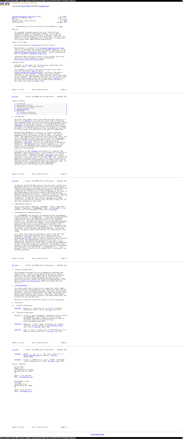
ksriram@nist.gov (26, 391)
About (48, 1)
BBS (44, 1)
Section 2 (33, 53)
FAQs (13, 1)
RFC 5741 (43, 53)
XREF (17, 1)
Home (2, 1)
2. (15, 105)
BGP (61, 26)
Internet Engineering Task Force (24, 16)
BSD (30, 78)
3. (15, 106)
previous (42, 6)
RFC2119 (53, 209)
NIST (65, 21)
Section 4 (57, 78)
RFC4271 (27, 121)
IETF (49, 49)
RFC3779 (27, 142)
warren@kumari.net (26, 377)
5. (15, 109)
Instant (34, 1)
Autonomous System (55, 325)
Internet (35, 45)
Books (39, 1)
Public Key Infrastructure (30, 281)
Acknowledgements (23, 109)
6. (15, 111)
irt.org (23, 6)
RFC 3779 (50, 331)
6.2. (18, 113)
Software (28, 1)
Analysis (33, 154)
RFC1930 (49, 155)
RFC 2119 (49, 309)
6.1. (18, 112)
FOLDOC (54, 1)
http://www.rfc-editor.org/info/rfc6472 (28, 59)
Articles (7, 1)
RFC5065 (18, 125)
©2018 (93, 434)
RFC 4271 (54, 355)
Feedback (65, 1)
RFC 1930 (37, 327)
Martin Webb (100, 434)
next (47, 6)
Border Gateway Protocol (32, 355)
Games (22, 1)
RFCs (60, 1)
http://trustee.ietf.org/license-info (29, 72)
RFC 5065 (51, 361)
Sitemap (73, 1)
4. (15, 108)
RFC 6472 (15, 96)
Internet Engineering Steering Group (27, 52)
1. (15, 103)
